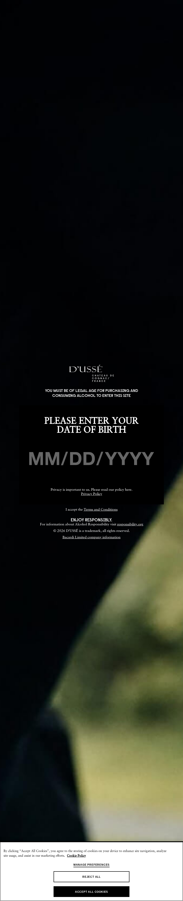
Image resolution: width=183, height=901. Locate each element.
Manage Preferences (91, 864)
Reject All (91, 876)
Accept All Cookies (91, 891)
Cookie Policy (76, 855)
